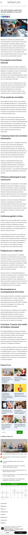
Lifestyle (6, 6)
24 (2, 497)
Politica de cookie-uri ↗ (9, 529)
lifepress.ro (4, 506)
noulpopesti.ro (4, 512)
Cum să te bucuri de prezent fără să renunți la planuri (7, 412)
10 (2, 492)
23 (25, 495)
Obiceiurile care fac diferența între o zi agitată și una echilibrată (20, 395)
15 (21, 492)
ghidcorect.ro (4, 517)
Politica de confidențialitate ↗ (10, 530)
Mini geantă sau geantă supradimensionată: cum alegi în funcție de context (14, 470)
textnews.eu (4, 520)
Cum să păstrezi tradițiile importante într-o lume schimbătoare (20, 412)
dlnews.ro (3, 509)
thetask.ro (3, 523)
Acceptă (20, 532)
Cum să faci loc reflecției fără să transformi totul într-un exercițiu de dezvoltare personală (7, 396)
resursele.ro (4, 503)
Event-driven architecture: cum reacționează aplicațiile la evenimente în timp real (13, 479)
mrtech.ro (3, 514)
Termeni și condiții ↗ (19, 529)
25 (6, 497)
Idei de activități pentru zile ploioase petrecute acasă (19, 426)
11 (6, 492)
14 (18, 492)
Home (2, 6)
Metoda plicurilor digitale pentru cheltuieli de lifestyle (20, 379)
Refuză (7, 532)
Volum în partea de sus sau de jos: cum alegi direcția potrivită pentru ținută (14, 466)
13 (14, 492)
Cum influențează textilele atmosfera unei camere (15, 454)
